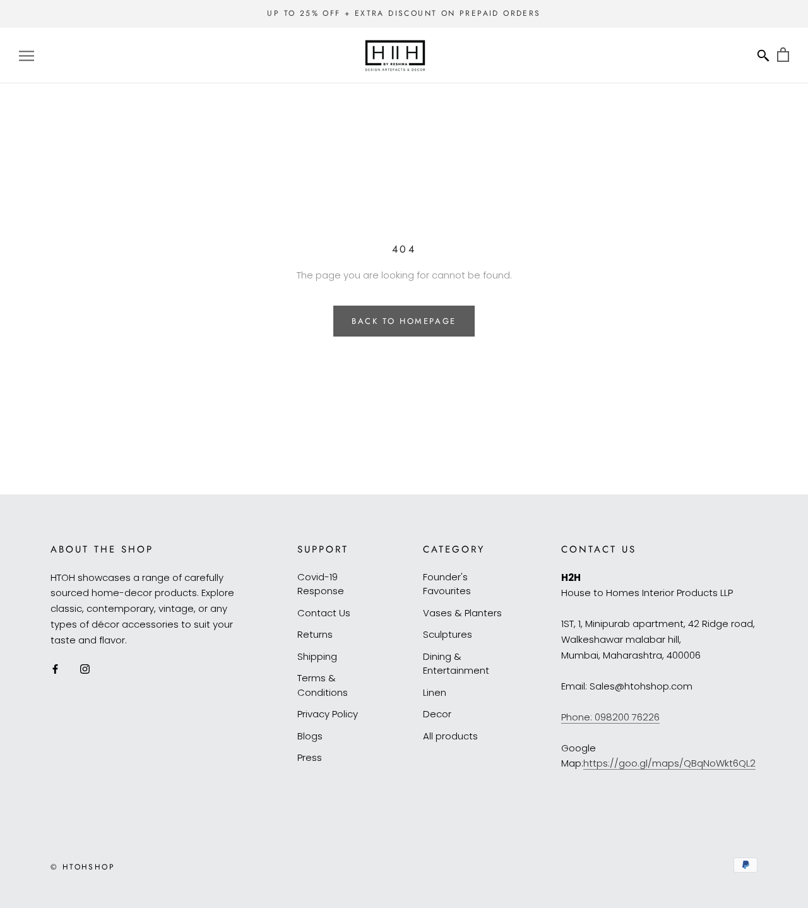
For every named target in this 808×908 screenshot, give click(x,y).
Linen (434, 692)
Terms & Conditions (322, 685)
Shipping (317, 656)
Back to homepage (404, 321)
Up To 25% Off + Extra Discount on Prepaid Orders (403, 13)
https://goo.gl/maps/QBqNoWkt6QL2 (669, 763)
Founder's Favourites (447, 584)
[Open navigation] (26, 55)
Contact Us (323, 612)
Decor (437, 713)
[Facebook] (55, 668)
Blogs (310, 736)
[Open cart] (783, 55)
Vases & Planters (462, 612)
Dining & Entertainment (456, 664)
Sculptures (447, 634)
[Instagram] (85, 668)
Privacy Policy (327, 713)
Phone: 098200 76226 (610, 717)
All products (450, 736)
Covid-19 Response (320, 584)
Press (309, 757)
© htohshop (82, 867)
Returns (315, 634)
